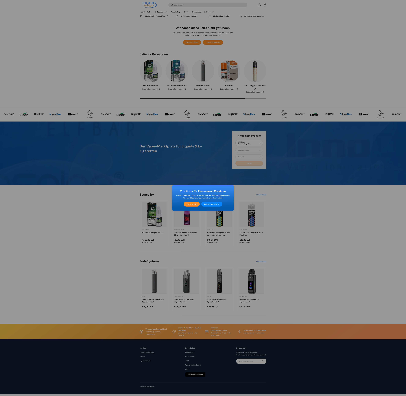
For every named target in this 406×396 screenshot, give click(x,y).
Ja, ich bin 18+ (192, 204)
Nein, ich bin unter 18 (211, 204)
